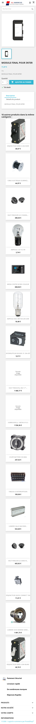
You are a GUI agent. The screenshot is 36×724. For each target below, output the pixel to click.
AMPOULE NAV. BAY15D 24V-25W (18, 319)
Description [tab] (10, 96)
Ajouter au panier (21, 82)
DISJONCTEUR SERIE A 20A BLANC (18, 664)
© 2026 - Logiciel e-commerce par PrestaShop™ (18, 721)
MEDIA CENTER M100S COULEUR (18, 284)
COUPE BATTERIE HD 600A (18, 457)
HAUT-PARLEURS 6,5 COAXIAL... (18, 215)
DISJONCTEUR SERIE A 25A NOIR (18, 146)
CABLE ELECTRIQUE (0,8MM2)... (18, 180)
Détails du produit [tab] (13, 99)
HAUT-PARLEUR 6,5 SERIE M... (18, 561)
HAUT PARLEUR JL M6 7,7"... (18, 388)
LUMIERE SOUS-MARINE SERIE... (18, 630)
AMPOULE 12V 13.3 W (18, 250)
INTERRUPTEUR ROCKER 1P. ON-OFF (18, 353)
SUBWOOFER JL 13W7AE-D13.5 (18, 422)
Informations (7, 718)
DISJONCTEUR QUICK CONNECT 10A (18, 595)
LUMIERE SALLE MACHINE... (18, 526)
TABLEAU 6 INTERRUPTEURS (18, 492)
